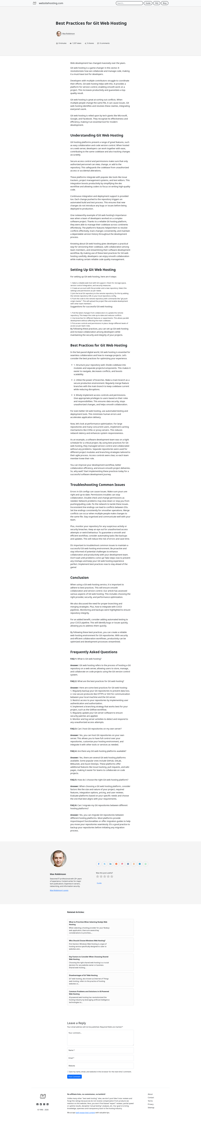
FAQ (156, 3)
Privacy (150, 1104)
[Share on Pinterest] (122, 864)
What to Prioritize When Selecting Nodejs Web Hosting (88, 923)
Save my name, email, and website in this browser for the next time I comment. (100, 1072)
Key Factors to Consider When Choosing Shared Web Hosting (88, 958)
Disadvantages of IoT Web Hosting (83, 975)
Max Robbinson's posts (59, 890)
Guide (148, 3)
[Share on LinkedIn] (110, 864)
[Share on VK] (128, 864)
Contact (151, 1097)
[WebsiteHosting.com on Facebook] (37, 1104)
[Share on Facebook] (98, 864)
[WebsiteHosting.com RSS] (47, 1104)
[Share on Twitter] (104, 864)
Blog (164, 3)
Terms (150, 1101)
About (150, 1094)
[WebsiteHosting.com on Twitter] (41, 1104)
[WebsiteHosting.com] (43, 1096)
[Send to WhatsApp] (145, 864)
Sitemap (151, 1107)
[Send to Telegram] (139, 864)
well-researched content (85, 1112)
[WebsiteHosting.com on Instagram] (44, 1104)
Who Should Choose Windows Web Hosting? (87, 940)
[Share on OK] (134, 864)
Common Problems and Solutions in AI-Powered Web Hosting (89, 992)
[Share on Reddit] (116, 864)
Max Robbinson (68, 33)
